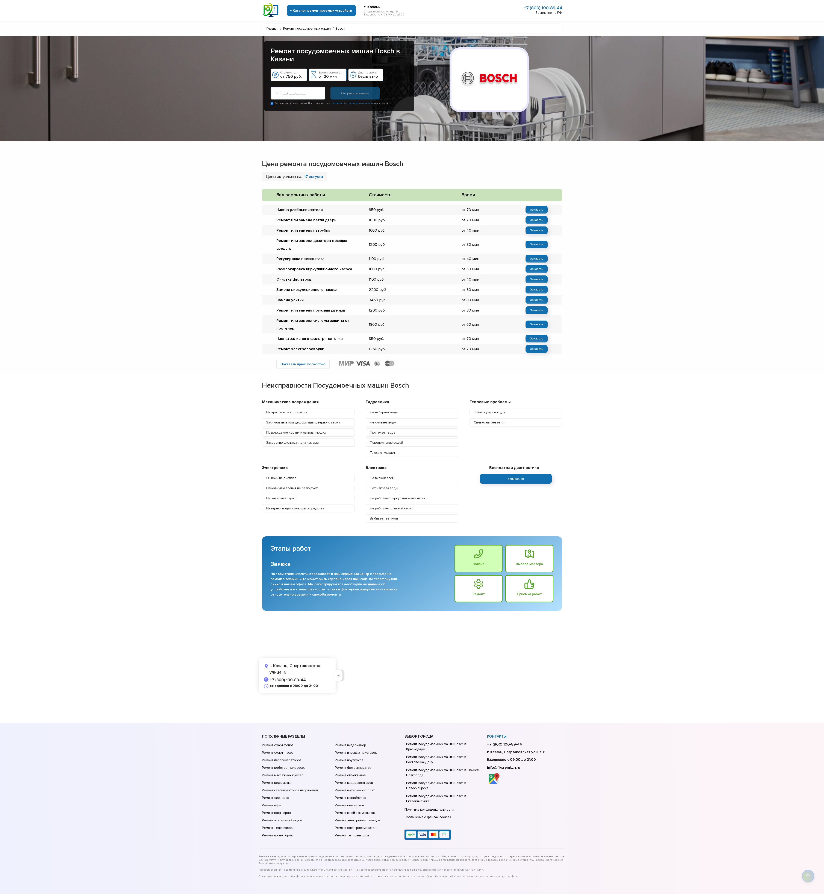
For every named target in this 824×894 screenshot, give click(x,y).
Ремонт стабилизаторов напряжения (290, 790)
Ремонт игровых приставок (356, 752)
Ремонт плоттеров (276, 813)
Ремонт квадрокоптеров (354, 783)
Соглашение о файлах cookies (427, 817)
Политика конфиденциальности (429, 809)
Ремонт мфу (271, 805)
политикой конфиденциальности (353, 103)
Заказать (536, 209)
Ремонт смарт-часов (278, 752)
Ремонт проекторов (277, 835)
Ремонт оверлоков (349, 805)
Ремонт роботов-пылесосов (284, 768)
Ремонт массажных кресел (282, 775)
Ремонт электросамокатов (355, 828)
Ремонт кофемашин (277, 783)
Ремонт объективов (350, 775)
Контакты (497, 736)
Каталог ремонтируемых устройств (322, 10)
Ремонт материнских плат (355, 790)
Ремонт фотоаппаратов (353, 768)
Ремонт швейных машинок (355, 813)
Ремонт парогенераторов (281, 760)
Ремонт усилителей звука (282, 820)
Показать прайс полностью (303, 364)
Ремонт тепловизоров (352, 835)
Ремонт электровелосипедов (357, 820)
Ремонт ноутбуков (349, 760)
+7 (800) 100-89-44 (543, 8)
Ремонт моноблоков (350, 798)
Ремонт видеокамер (350, 745)
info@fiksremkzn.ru (503, 767)
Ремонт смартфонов (278, 745)
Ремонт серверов (275, 798)
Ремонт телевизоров (278, 828)
